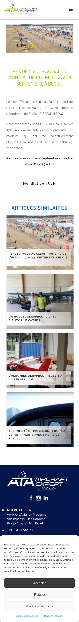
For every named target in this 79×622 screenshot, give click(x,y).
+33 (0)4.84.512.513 (20, 530)
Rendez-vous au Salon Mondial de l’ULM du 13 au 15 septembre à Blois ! (38, 257)
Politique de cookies (26, 615)
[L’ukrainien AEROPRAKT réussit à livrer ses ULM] (40, 360)
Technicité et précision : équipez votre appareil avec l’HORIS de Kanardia (37, 435)
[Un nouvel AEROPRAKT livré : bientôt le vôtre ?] (40, 301)
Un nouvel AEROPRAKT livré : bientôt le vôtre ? (32, 318)
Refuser (39, 594)
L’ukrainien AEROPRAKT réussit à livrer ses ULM (35, 377)
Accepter (39, 583)
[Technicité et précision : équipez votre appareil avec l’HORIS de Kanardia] (40, 419)
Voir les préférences (39, 606)
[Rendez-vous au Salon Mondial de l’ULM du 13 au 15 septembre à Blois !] (40, 242)
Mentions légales (52, 615)
